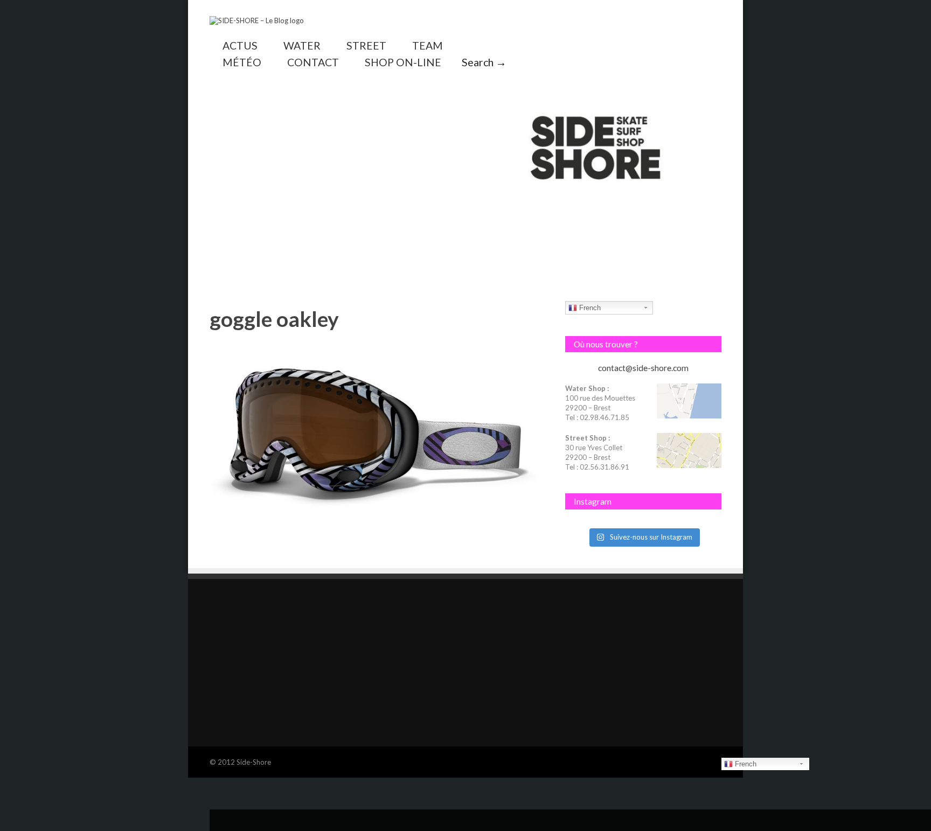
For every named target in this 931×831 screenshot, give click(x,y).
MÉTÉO (242, 62)
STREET (366, 45)
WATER (302, 45)
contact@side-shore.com (643, 368)
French (589, 308)
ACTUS (240, 45)
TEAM (427, 45)
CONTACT (313, 62)
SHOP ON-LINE (403, 62)
